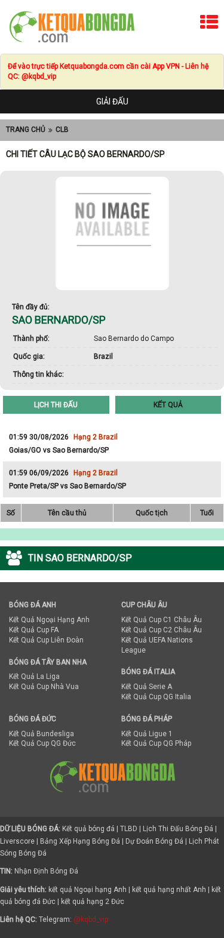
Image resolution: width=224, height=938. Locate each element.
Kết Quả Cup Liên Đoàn (46, 640)
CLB (62, 129)
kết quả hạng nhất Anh (169, 889)
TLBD (128, 829)
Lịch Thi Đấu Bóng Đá (178, 829)
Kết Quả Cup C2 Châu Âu (161, 630)
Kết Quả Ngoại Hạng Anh (49, 620)
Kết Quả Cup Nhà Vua (44, 686)
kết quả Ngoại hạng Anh (87, 889)
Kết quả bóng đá (88, 829)
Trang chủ (25, 129)
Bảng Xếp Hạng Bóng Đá (80, 841)
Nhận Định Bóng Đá (46, 871)
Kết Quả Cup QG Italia (156, 697)
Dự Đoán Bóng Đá (154, 841)
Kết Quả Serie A (146, 686)
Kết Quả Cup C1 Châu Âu (161, 620)
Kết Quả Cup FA (34, 630)
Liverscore (17, 841)
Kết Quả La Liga (34, 676)
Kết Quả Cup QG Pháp (156, 743)
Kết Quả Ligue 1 (147, 734)
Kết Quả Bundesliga (41, 734)
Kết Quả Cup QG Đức (42, 743)
